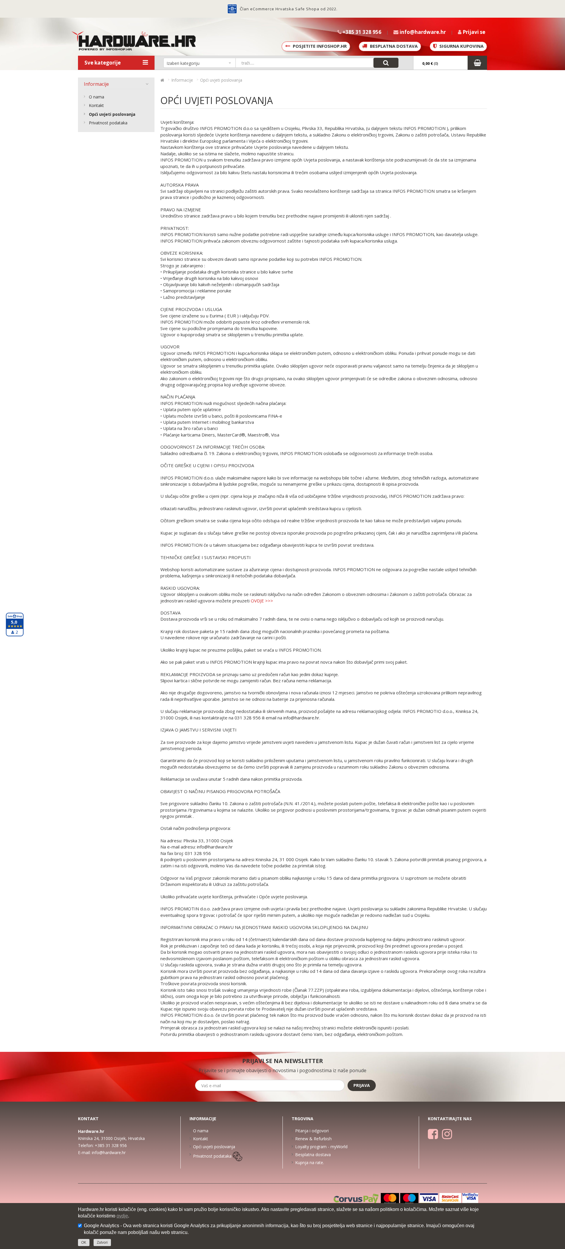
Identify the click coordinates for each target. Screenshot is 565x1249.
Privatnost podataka (108, 123)
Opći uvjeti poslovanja (112, 114)
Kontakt (96, 105)
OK (83, 1242)
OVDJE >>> (262, 601)
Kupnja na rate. (309, 1162)
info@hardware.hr (109, 1152)
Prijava (361, 1085)
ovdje (122, 1215)
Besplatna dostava (313, 1154)
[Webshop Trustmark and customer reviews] (232, 9)
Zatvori (102, 1242)
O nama (96, 97)
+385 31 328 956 (111, 1145)
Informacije (96, 84)
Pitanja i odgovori (312, 1130)
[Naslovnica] (162, 80)
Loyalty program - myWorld (321, 1146)
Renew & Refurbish (313, 1138)
